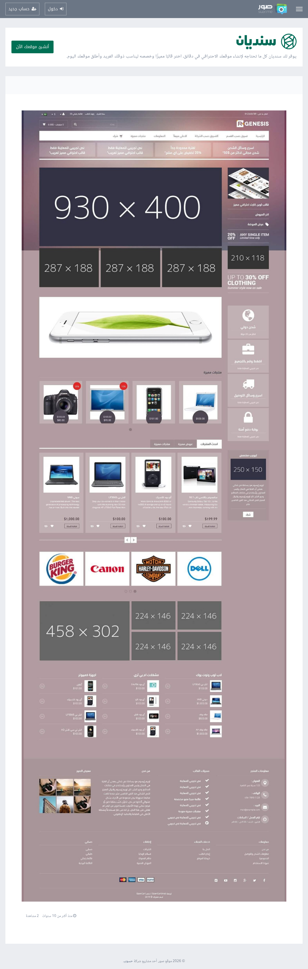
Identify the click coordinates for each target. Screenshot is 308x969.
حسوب (128, 961)
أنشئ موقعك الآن (32, 47)
